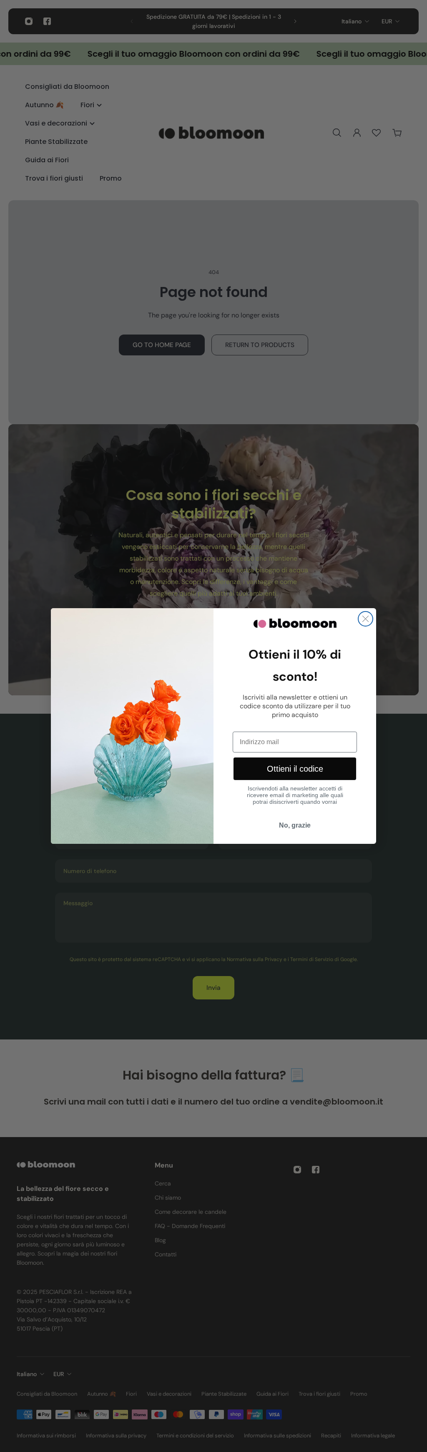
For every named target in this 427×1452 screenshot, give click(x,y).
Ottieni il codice (295, 768)
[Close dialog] (365, 619)
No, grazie (295, 825)
